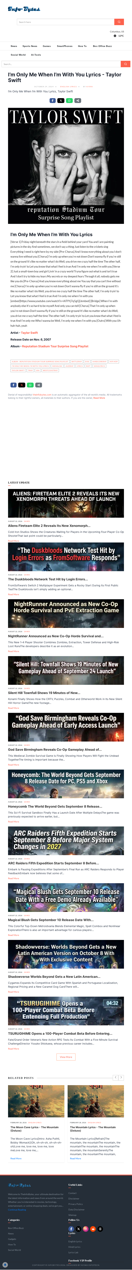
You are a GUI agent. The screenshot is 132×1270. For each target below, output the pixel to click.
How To (82, 46)
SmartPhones (65, 46)
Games (47, 46)
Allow (28, 1256)
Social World (18, 55)
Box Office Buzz (102, 46)
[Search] (119, 22)
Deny (41, 1256)
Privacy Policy (53, 1248)
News (14, 46)
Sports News (30, 46)
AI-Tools (36, 55)
